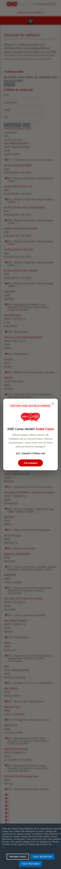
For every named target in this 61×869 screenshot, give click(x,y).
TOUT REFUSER (30, 864)
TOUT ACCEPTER (42, 856)
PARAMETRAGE (17, 856)
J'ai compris (30, 463)
